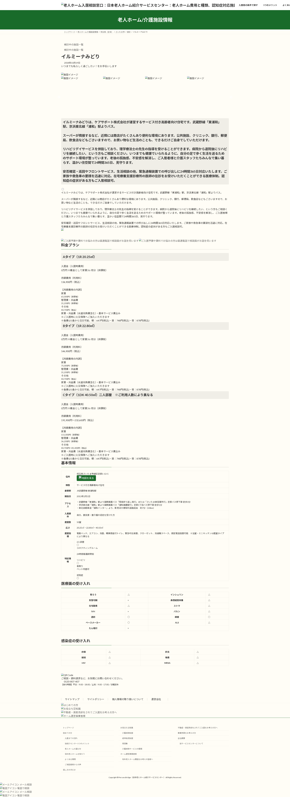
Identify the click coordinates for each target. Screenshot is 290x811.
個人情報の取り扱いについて (127, 699)
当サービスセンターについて (191, 743)
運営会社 (156, 699)
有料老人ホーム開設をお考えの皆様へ (137, 759)
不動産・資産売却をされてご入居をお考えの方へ (198, 728)
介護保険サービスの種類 (132, 749)
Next (231, 97)
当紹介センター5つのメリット (77, 743)
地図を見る (87, 478)
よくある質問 (70, 759)
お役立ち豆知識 (126, 728)
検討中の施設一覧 (73, 44)
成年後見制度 (127, 738)
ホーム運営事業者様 (128, 754)
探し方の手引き (69, 770)
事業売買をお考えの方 (187, 733)
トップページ (68, 728)
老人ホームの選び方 (73, 749)
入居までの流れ (71, 738)
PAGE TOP (280, 784)
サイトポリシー (95, 699)
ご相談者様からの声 (73, 764)
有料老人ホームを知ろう (75, 754)
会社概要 (181, 738)
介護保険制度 (127, 733)
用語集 (125, 743)
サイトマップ (72, 699)
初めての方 (67, 733)
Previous (58, 97)
